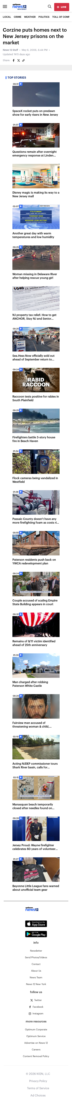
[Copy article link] (23, 60)
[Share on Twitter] (18, 60)
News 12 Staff (10, 50)
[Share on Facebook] (13, 60)
